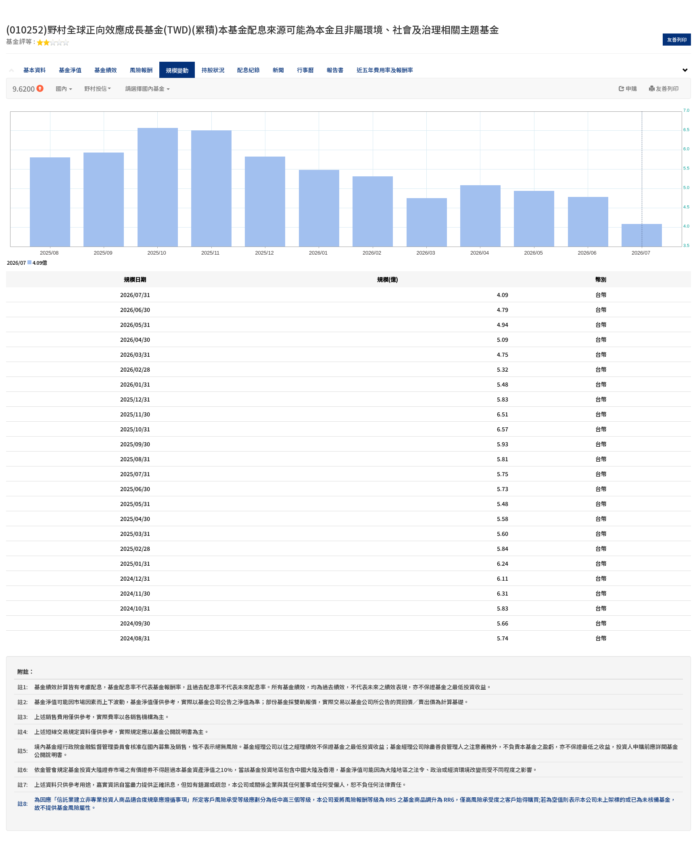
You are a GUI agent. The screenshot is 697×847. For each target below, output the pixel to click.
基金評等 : (21, 42)
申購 (630, 88)
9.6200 (24, 88)
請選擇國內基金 (145, 88)
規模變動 (177, 70)
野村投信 (95, 88)
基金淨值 (70, 70)
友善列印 (677, 39)
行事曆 (305, 70)
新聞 (278, 70)
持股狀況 (213, 70)
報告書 (335, 70)
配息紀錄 (248, 70)
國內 (62, 88)
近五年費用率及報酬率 (385, 70)
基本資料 (34, 70)
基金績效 (105, 70)
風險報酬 (141, 70)
